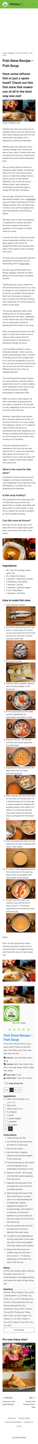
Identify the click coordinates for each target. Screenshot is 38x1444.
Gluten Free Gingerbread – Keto (29, 1402)
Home (5, 53)
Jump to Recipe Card (11, 123)
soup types (24, 264)
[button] (10, 1029)
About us (12, 1418)
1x (11, 1090)
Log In (19, 1426)
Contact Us (28, 1422)
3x (20, 1090)
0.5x (6, 1090)
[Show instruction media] (6, 1129)
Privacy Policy (24, 1418)
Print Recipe (19, 1330)
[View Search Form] (22, 4)
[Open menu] (33, 4)
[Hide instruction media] (10, 1129)
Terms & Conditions (13, 1422)
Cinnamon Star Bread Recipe (9, 1401)
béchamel (31, 199)
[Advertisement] (19, 28)
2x (16, 1090)
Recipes (11, 53)
